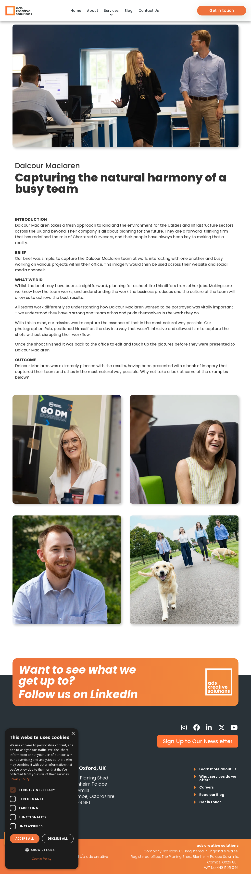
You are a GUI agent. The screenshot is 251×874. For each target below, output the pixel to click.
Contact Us (148, 10)
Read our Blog (211, 795)
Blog (129, 10)
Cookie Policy (41, 858)
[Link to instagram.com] (184, 727)
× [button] (73, 733)
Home (76, 10)
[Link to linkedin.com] (209, 727)
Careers (206, 788)
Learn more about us (218, 769)
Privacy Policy (19, 779)
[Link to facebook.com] (196, 727)
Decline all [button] (58, 838)
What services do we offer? (217, 778)
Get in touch (221, 10)
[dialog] (41, 798)
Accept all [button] (24, 838)
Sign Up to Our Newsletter (198, 741)
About (92, 10)
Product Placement (33, 7)
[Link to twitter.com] (221, 727)
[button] (42, 849)
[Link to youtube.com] (234, 727)
